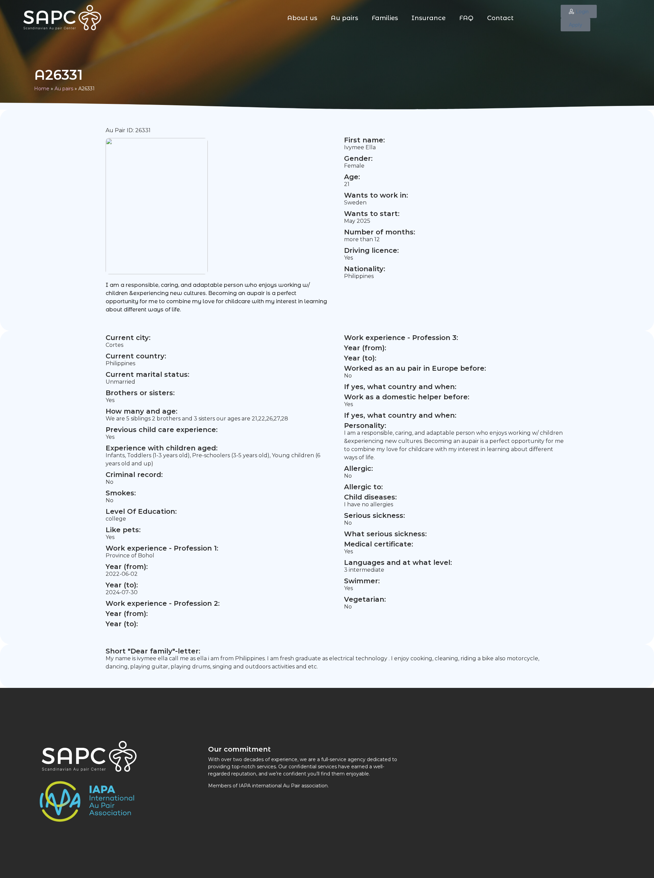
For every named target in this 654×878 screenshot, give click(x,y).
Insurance (428, 18)
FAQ (466, 18)
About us (302, 18)
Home (41, 89)
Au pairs (344, 18)
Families (385, 18)
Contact (500, 18)
